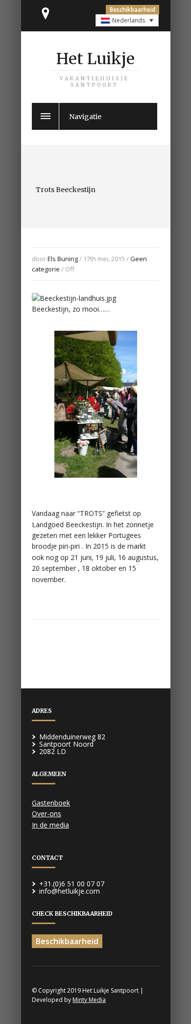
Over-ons (46, 813)
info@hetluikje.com (69, 891)
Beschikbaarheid (132, 9)
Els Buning (63, 258)
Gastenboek (51, 802)
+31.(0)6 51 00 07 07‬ (71, 883)
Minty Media (89, 1000)
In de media (50, 824)
